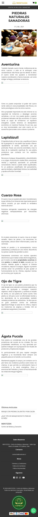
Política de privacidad (19, 468)
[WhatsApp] (20, 478)
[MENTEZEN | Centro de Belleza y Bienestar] (19, 3)
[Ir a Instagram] (17, 478)
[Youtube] (23, 478)
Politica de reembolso (19, 466)
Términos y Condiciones (19, 463)
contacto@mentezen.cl (19, 454)
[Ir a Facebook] (14, 478)
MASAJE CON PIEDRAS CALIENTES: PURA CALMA (18, 412)
